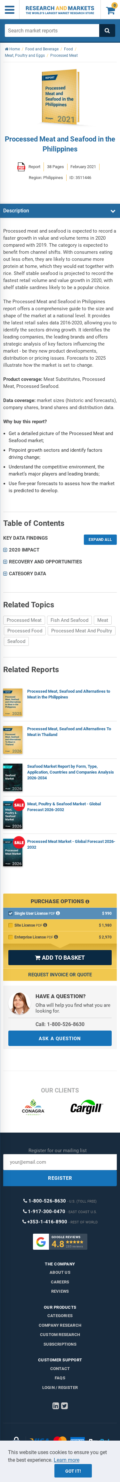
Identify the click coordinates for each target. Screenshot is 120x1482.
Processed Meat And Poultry (81, 631)
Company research (60, 1325)
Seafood (16, 641)
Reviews (60, 1291)
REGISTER (60, 1178)
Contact (60, 1368)
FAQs (60, 1377)
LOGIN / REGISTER (60, 1387)
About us (60, 1272)
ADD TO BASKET (60, 957)
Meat (102, 620)
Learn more (66, 1460)
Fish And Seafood (69, 620)
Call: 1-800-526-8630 (60, 1024)
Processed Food (24, 631)
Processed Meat (24, 620)
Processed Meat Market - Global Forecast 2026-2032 (71, 844)
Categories (60, 1315)
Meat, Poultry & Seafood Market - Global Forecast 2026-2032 (64, 806)
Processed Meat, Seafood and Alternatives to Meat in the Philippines (68, 694)
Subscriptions (60, 1344)
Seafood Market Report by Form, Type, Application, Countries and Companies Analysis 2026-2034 (70, 772)
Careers (60, 1282)
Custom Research (60, 1334)
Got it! (73, 1471)
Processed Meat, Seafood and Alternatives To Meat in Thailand (69, 731)
